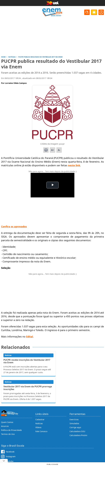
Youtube (9, 461)
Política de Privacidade (11, 430)
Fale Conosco (41, 431)
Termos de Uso (8, 434)
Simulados (74, 423)
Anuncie (5, 426)
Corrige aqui (75, 427)
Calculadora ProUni (78, 435)
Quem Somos (7, 422)
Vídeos (38, 427)
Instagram (10, 456)
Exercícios (74, 419)
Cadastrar (39, 419)
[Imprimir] (46, 150)
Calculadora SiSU (77, 431)
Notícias (39, 423)
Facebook (10, 451)
